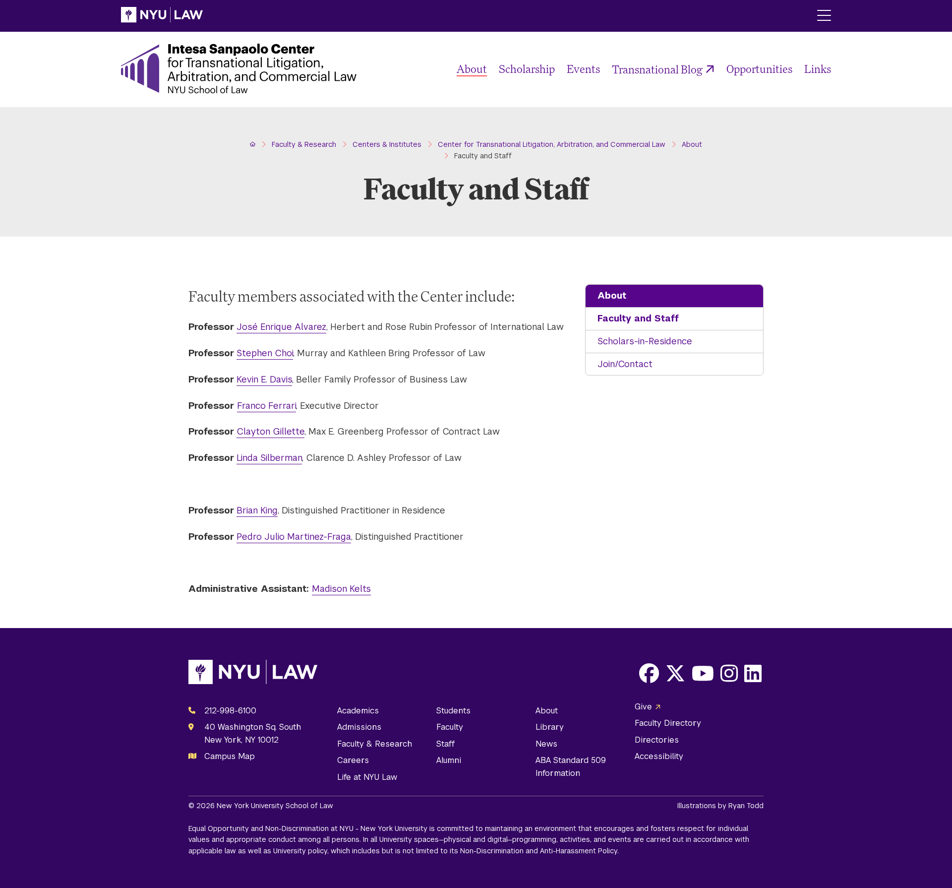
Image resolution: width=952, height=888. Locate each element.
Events (583, 69)
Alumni (448, 760)
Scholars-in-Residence (644, 341)
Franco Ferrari (266, 405)
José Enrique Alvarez (281, 326)
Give (643, 706)
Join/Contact (625, 364)
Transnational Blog (657, 69)
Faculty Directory (668, 723)
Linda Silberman (269, 457)
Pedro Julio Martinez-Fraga (294, 536)
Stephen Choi (265, 353)
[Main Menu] (824, 16)
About (472, 69)
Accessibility (659, 756)
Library (550, 727)
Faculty (449, 727)
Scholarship (527, 69)
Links (817, 69)
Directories (657, 740)
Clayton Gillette (270, 431)
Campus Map (229, 756)
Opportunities (759, 69)
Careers (353, 760)
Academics (358, 710)
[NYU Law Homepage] (162, 16)
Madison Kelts (341, 588)
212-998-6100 (230, 710)
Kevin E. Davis (264, 379)
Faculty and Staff (638, 318)
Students (453, 710)
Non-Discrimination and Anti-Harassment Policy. (539, 850)
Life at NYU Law (367, 777)
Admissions (359, 727)
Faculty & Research (374, 744)
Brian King (257, 510)
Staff (445, 744)
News (546, 744)
